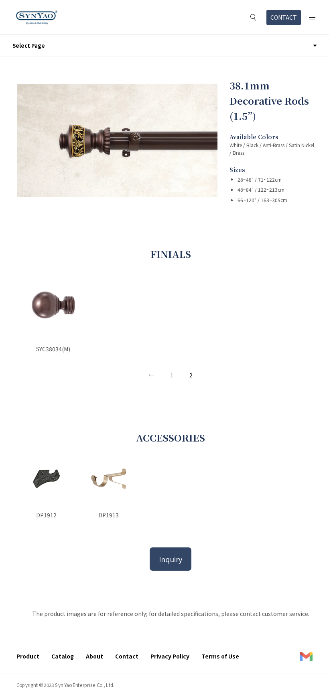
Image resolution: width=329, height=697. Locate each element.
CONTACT (283, 17)
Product (27, 656)
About (94, 656)
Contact (126, 656)
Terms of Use (220, 656)
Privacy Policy (169, 656)
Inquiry (170, 559)
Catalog (62, 656)
